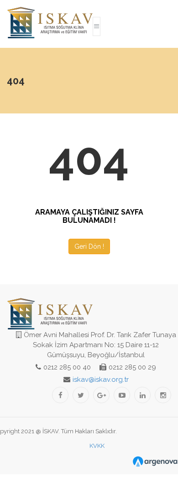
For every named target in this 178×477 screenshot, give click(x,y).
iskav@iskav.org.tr (101, 379)
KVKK (97, 445)
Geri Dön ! (89, 246)
